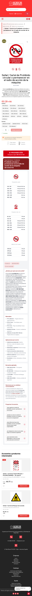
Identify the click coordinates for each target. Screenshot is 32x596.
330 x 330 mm (22, 111)
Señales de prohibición (18, 26)
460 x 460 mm (6, 113)
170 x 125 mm (13, 108)
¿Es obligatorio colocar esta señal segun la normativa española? (15, 431)
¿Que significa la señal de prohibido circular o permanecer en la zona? (14, 409)
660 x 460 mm (23, 113)
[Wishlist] (4, 486)
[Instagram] (29, 19)
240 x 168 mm (6, 111)
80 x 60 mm (5, 105)
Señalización (6, 26)
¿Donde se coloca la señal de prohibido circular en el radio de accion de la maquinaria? (14, 416)
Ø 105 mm (25, 116)
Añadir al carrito (16, 130)
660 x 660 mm (6, 116)
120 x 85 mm (12, 105)
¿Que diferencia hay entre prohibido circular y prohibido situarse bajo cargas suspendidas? (13, 424)
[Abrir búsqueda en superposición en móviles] (16, 9)
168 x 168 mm (5, 108)
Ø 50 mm (13, 116)
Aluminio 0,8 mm (16, 123)
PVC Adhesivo (12, 126)
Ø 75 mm (19, 116)
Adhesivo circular (6, 123)
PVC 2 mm (5, 126)
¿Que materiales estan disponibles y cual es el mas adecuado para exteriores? (13, 438)
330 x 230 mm (14, 111)
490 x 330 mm (14, 113)
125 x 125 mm (20, 105)
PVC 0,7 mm (24, 123)
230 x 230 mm (21, 108)
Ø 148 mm (5, 119)
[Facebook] (27, 19)
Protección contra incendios (15, 24)
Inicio (4, 24)
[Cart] (27, 13)
